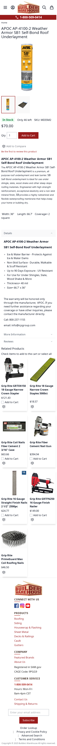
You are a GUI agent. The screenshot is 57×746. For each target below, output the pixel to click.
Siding (18, 623)
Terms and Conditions (32, 739)
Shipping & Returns (26, 704)
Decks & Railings (24, 636)
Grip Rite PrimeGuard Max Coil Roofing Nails (12, 559)
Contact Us (20, 699)
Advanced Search (32, 735)
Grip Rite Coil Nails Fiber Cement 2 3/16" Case (13, 446)
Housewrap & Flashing (27, 627)
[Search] (44, 7)
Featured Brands (24, 657)
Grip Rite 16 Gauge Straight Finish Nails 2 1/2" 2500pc (14, 502)
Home (4, 22)
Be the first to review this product (19, 151)
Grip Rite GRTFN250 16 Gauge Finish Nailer (42, 502)
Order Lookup (28, 728)
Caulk (17, 640)
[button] (8, 104)
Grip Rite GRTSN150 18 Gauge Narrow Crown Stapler (13, 389)
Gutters (18, 645)
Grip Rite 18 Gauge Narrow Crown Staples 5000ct (41, 389)
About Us (19, 662)
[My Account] (12, 7)
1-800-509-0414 (31, 17)
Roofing (19, 618)
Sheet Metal (21, 632)
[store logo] (28, 7)
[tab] (28, 233)
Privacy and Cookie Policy (32, 731)
